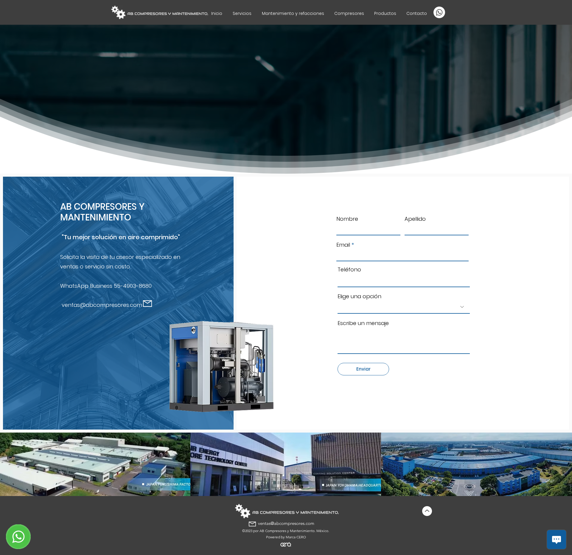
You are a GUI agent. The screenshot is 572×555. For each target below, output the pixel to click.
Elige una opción (359, 296)
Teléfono (349, 269)
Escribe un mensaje (363, 323)
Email (343, 245)
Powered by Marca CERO (286, 537)
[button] (385, 13)
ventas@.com (102, 305)
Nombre (347, 219)
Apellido (415, 219)
